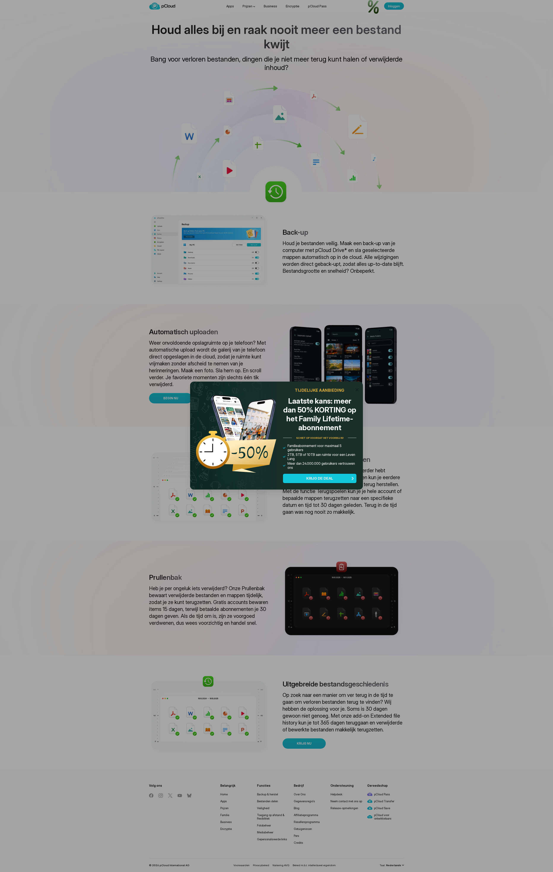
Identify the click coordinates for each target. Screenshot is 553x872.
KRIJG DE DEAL (319, 478)
